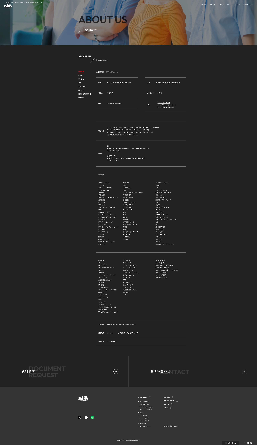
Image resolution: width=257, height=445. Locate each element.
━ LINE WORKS (142, 423)
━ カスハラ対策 (142, 415)
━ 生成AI (141, 412)
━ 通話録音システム (143, 404)
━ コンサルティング (143, 421)
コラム (238, 4)
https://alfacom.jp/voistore (167, 105)
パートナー (81, 90)
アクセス (81, 79)
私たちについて (248, 4)
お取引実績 (81, 86)
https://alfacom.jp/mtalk (166, 107)
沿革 (79, 83)
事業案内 (203, 4)
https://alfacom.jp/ (164, 102)
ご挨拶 (80, 75)
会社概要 (81, 72)
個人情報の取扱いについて (171, 426)
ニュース (221, 4)
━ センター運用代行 (143, 418)
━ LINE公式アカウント (144, 426)
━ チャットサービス (143, 401)
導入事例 (212, 4)
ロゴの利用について (84, 94)
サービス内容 (142, 397)
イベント (230, 4)
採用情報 (81, 98)
